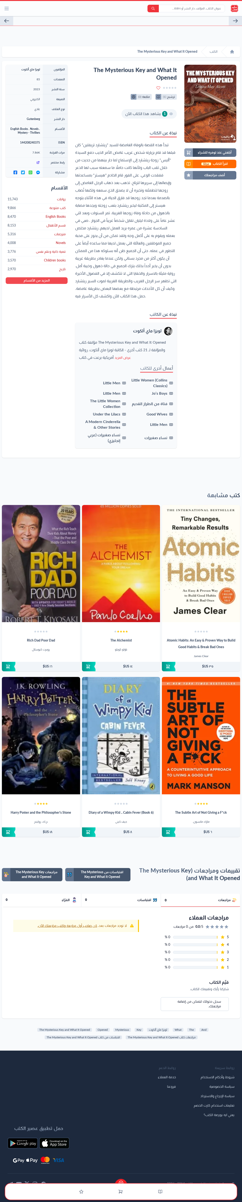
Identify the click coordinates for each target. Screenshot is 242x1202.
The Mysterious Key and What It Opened (64, 1029)
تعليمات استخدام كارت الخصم (214, 1105)
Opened (103, 1029)
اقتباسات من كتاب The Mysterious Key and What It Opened (83, 1037)
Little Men (111, 383)
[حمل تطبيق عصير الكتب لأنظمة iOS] (54, 1143)
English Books (19, 129)
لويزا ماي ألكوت (147, 331)
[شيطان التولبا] (6, 21)
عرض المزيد (123, 357)
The (191, 1029)
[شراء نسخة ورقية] (201, 666)
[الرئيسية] (232, 51)
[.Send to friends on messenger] (38, 172)
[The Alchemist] (121, 563)
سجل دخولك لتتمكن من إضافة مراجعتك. (199, 1004)
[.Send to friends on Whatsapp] (30, 172)
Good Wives (157, 414)
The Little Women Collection (105, 404)
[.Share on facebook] (15, 172)
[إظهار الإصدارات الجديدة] (121, 1181)
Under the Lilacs (106, 414)
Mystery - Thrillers (29, 132)
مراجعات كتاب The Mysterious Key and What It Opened (162, 1037)
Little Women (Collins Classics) (149, 383)
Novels (34, 129)
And (204, 1029)
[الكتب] (160, 1191)
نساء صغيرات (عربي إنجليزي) (104, 438)
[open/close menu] (6, 8)
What (178, 1029)
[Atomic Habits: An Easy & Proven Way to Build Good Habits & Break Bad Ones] (201, 563)
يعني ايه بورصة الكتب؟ (219, 1115)
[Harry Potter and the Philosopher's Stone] (41, 735)
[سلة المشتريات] (120, 1191)
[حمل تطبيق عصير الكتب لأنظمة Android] (23, 1143)
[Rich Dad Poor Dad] (41, 563)
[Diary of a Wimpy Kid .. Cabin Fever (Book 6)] (121, 735)
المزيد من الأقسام (37, 280)
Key (139, 1029)
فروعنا (171, 1086)
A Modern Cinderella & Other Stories (102, 424)
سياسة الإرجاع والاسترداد (217, 1096)
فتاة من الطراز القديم (149, 404)
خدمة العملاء (167, 1077)
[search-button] (153, 8)
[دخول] (81, 1191)
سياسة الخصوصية (221, 1086)
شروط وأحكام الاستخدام (217, 1077)
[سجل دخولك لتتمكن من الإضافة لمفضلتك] (158, 88)
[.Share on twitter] (23, 172)
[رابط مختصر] (24, 162)
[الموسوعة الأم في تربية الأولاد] (235, 21)
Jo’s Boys (159, 393)
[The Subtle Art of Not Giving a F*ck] (201, 735)
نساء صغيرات (155, 438)
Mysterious (122, 1029)
